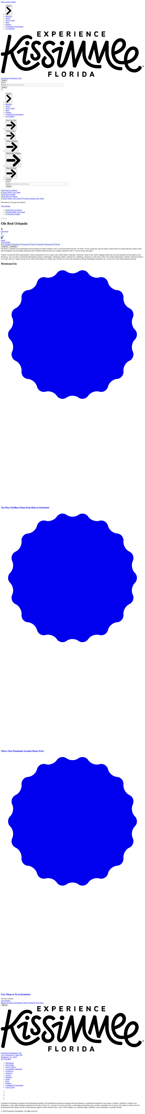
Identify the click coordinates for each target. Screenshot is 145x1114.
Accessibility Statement (13, 1069)
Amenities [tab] (13, 246)
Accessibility (10, 29)
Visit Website (5, 242)
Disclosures (9, 1063)
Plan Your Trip (11, 120)
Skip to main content (8, 2)
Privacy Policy (10, 1067)
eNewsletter (9, 1065)
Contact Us (9, 1071)
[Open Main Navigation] (2, 89)
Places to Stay (11, 168)
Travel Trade (9, 20)
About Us (8, 1073)
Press (7, 22)
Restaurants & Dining (13, 153)
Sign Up (4, 1005)
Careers (8, 1075)
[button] (2, 218)
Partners (8, 24)
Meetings (8, 16)
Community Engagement (14, 26)
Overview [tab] (5, 246)
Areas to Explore (11, 141)
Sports (7, 18)
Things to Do (10, 131)
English (8, 6)
